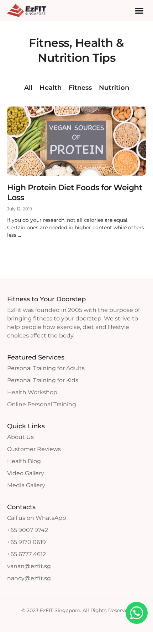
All (28, 88)
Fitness (80, 88)
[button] (139, 10)
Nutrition (114, 88)
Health (50, 88)
